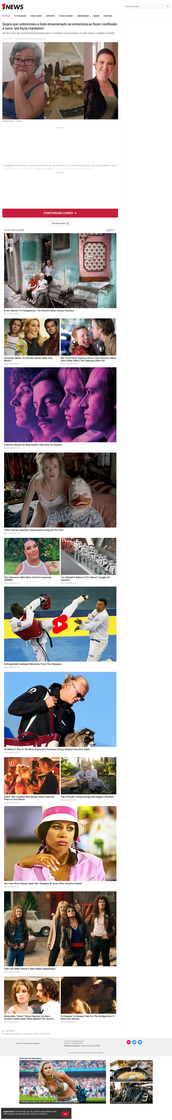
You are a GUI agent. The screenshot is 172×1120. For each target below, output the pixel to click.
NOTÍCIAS (6, 16)
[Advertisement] (60, 145)
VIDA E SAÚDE (36, 16)
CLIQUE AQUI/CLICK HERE (90, 1046)
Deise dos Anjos (30, 1034)
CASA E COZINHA (66, 16)
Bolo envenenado (13, 1034)
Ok (65, 1114)
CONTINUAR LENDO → (60, 213)
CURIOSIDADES (83, 16)
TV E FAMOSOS (20, 16)
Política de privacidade (31, 1043)
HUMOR (96, 16)
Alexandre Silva (40, 39)
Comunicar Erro (58, 223)
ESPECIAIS (108, 16)
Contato (19, 1043)
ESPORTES (50, 16)
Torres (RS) (44, 1034)
